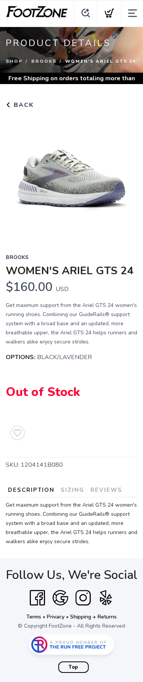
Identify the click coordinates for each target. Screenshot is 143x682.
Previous (17, 176)
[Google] (60, 598)
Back (22, 105)
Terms (33, 616)
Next (125, 176)
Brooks (43, 61)
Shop (14, 61)
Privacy (55, 616)
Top (73, 667)
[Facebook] (37, 598)
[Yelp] (106, 598)
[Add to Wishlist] (17, 433)
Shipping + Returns (93, 616)
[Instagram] (83, 598)
